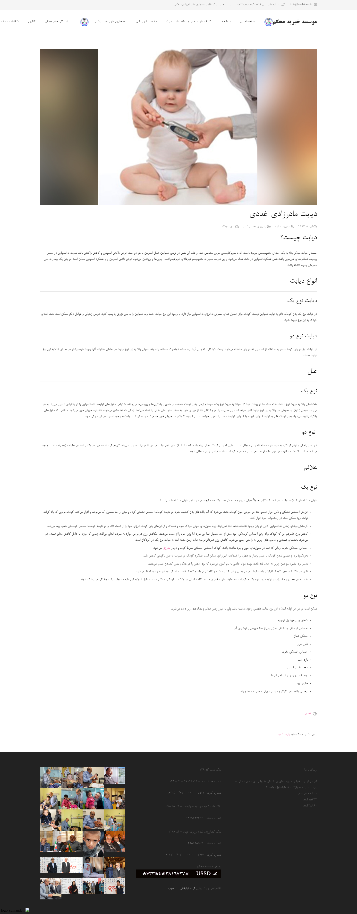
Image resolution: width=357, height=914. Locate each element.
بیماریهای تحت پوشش (254, 226)
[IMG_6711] (50, 820)
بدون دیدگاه (227, 226)
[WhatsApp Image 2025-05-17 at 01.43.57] (50, 798)
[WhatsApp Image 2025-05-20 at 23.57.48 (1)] (114, 798)
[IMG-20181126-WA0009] (93, 844)
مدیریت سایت (282, 226)
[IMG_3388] (72, 798)
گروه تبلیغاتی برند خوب (181, 888)
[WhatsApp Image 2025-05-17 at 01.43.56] (93, 777)
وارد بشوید (283, 734)
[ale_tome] (114, 775)
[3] (114, 886)
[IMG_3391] (50, 777)
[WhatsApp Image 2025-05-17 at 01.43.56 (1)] (72, 820)
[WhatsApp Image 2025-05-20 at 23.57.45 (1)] (72, 777)
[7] (72, 865)
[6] (93, 886)
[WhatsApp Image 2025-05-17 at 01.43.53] (114, 820)
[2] (72, 886)
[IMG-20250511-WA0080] (93, 819)
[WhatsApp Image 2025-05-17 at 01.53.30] (50, 888)
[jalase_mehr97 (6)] (50, 841)
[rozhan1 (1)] (93, 798)
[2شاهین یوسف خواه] (93, 867)
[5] (50, 865)
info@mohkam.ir (301, 4)
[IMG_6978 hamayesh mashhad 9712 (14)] (114, 841)
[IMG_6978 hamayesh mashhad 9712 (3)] (114, 867)
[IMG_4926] (72, 841)
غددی (308, 714)
